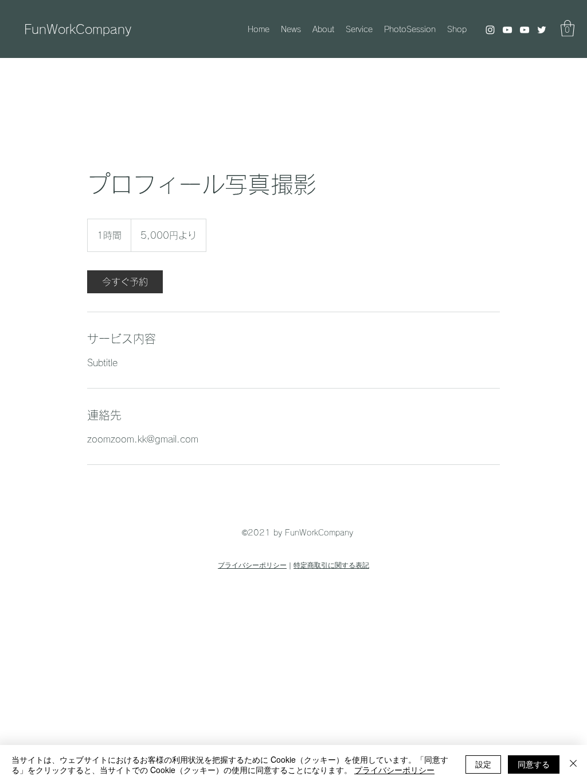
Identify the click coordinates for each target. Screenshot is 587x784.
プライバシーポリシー (252, 565)
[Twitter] (541, 30)
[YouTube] (507, 30)
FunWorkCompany (77, 29)
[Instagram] (490, 30)
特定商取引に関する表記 (331, 565)
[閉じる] (573, 764)
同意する (534, 764)
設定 (483, 764)
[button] (567, 28)
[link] (125, 281)
